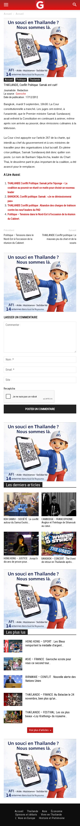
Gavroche (21, 93)
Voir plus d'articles (39, 730)
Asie (44, 811)
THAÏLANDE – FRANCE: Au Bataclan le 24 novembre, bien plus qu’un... (49, 696)
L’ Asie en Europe (25, 818)
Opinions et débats (26, 814)
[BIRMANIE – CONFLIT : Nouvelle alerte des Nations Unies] (13, 681)
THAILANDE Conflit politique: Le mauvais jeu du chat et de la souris (59, 239)
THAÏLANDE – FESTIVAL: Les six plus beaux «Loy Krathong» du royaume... (47, 714)
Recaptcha (9, 388)
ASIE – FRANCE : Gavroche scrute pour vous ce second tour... (48, 661)
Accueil (8, 13)
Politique (21, 79)
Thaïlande (35, 79)
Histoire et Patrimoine (52, 818)
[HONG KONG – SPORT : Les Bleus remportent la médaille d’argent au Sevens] (13, 646)
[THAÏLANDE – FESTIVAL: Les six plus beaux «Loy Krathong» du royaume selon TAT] (13, 717)
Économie (57, 811)
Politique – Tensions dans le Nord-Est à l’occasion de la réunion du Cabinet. (19, 239)
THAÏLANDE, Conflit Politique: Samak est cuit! (30, 85)
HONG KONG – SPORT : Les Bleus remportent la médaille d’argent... (45, 643)
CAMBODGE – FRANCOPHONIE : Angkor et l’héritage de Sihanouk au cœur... (58, 522)
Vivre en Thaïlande (51, 814)
